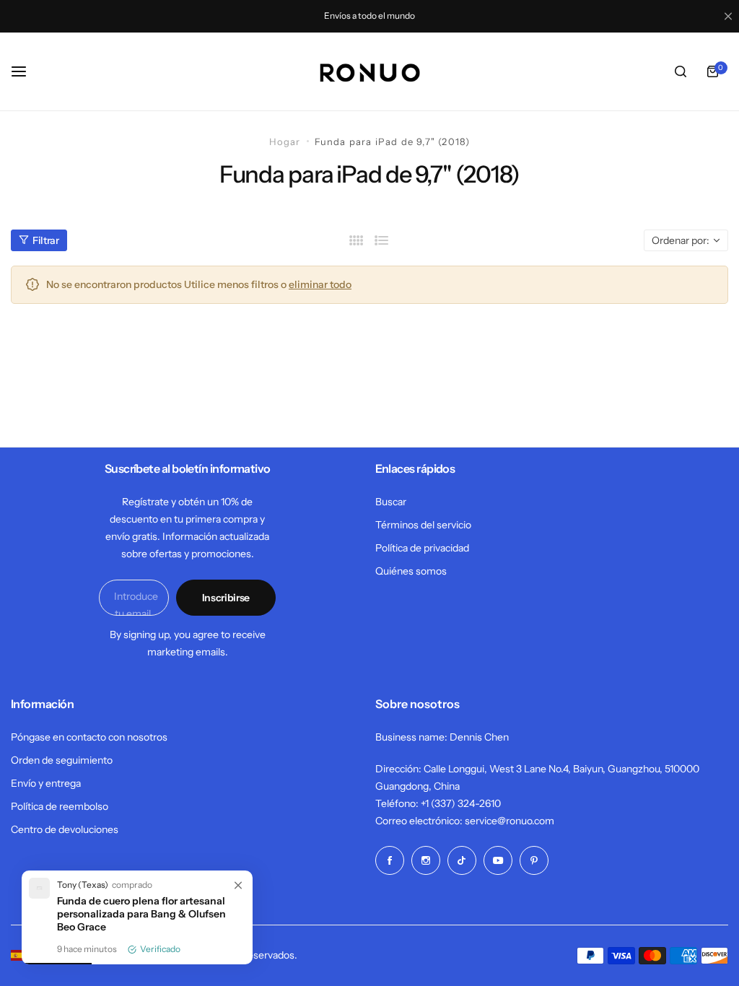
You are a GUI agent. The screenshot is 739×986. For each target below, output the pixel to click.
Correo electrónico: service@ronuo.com (464, 820)
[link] (238, 886)
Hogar (285, 141)
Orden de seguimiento (62, 760)
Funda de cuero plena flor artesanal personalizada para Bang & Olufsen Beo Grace (141, 913)
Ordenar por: (680, 240)
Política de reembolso (59, 806)
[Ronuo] (369, 71)
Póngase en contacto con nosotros (89, 736)
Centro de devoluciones (64, 829)
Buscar (390, 501)
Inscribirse (226, 597)
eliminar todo (320, 284)
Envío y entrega (46, 783)
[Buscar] (680, 71)
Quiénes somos (411, 570)
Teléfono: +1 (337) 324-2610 (438, 803)
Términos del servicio (423, 524)
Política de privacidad (422, 547)
